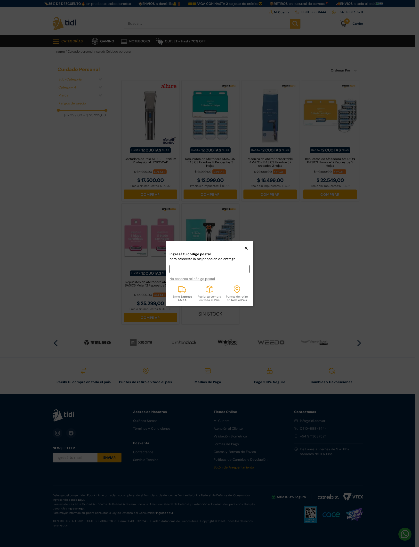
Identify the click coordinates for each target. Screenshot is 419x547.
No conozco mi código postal (192, 279)
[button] (246, 248)
